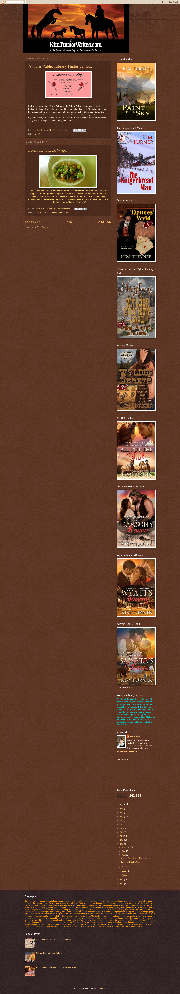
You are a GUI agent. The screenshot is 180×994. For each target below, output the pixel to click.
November (126, 847)
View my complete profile (127, 751)
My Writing (39, 134)
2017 (122, 840)
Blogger (103, 988)
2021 (122, 824)
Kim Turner (135, 737)
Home (68, 221)
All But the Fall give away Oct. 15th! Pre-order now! (57, 967)
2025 (122, 809)
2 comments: (63, 130)
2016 (122, 844)
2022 (122, 820)
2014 (122, 884)
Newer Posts (32, 221)
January (125, 875)
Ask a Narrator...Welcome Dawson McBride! (54, 939)
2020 (122, 828)
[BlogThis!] (76, 130)
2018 (122, 836)
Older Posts (104, 221)
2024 (122, 813)
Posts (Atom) (42, 227)
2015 (122, 880)
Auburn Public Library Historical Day (60, 66)
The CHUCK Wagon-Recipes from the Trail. (52, 213)
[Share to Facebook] (82, 130)
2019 (122, 832)
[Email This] (74, 130)
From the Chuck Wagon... (50, 150)
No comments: (64, 209)
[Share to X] (79, 130)
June (124, 855)
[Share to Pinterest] (84, 130)
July (124, 851)
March (124, 871)
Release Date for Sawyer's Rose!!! (50, 953)
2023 (122, 817)
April (124, 867)
